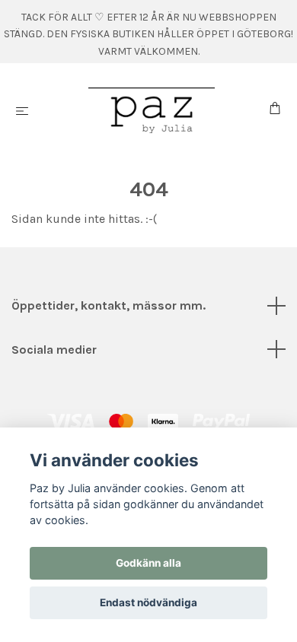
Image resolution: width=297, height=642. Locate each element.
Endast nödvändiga (148, 602)
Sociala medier (54, 349)
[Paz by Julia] (151, 110)
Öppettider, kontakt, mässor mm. (108, 305)
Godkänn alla (148, 563)
